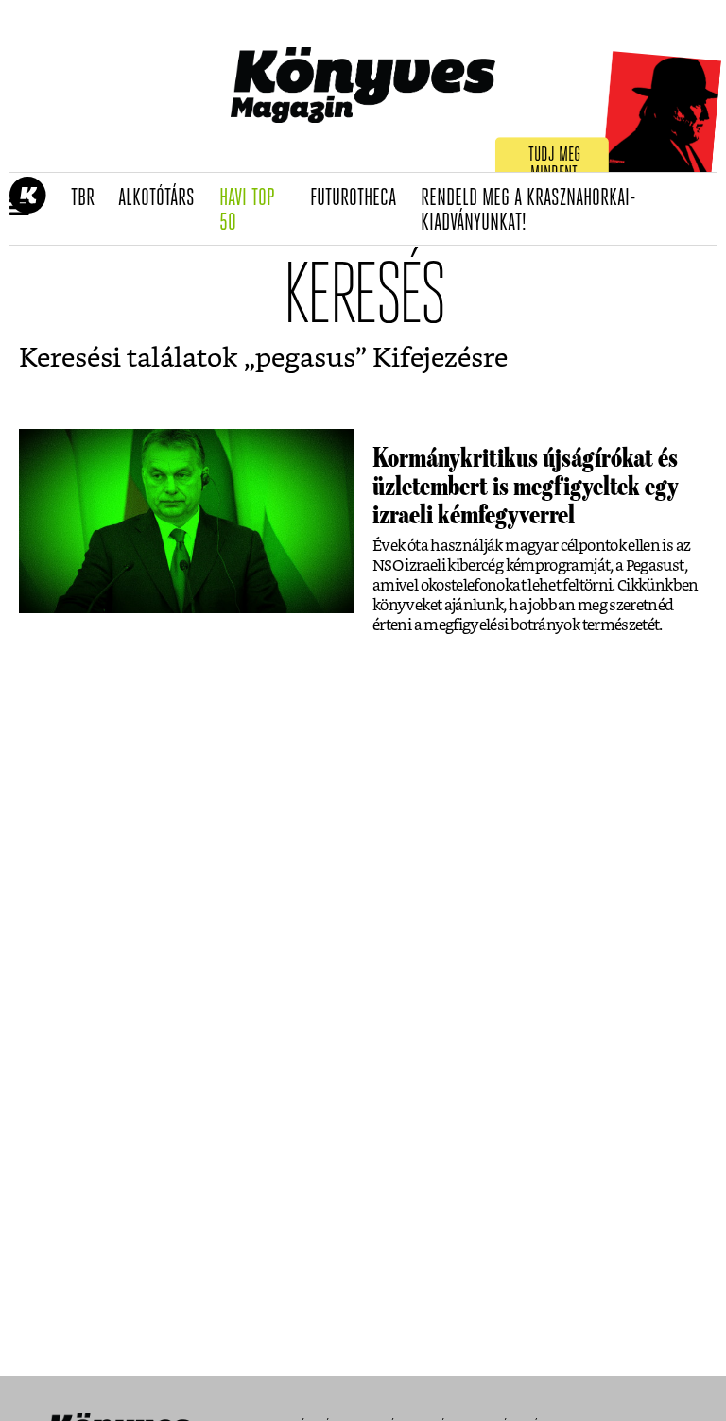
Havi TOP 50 (258, 211)
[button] (19, 209)
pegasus (305, 359)
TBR (89, 198)
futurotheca (359, 198)
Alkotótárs (162, 198)
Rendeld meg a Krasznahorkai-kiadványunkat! (528, 211)
